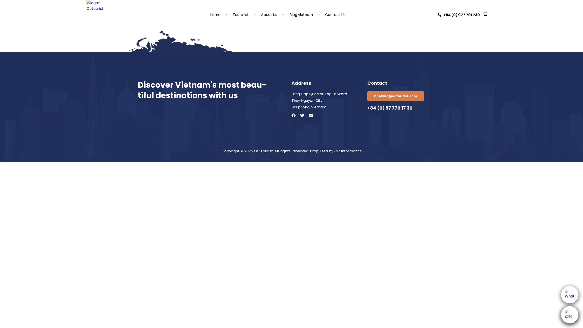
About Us (269, 15)
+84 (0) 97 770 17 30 (389, 108)
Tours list (241, 15)
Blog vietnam (301, 15)
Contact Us (335, 15)
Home (215, 15)
